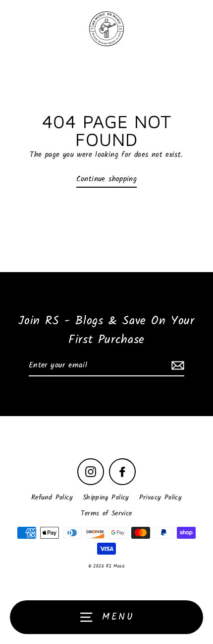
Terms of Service (106, 513)
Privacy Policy (160, 498)
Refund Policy (52, 498)
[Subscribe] (176, 366)
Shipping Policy (106, 498)
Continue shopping (106, 179)
